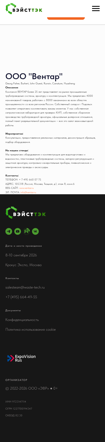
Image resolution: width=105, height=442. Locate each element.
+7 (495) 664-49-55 (21, 297)
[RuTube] (26, 231)
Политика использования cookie (30, 329)
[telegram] (8, 231)
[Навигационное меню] (96, 8)
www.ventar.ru (26, 187)
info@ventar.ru (28, 192)
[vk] (35, 231)
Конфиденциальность (22, 319)
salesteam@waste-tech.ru (25, 287)
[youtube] (17, 231)
